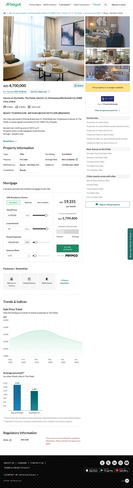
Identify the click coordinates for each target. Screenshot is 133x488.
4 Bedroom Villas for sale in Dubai (100, 135)
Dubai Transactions (81, 5)
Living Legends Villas (95, 189)
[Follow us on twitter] (108, 462)
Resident (13, 202)
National (28, 202)
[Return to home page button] (13, 5)
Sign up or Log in (119, 5)
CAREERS (22, 463)
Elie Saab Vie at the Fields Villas (99, 153)
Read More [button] (8, 141)
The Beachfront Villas (95, 162)
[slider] (46, 215)
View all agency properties (106, 110)
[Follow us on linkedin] (114, 462)
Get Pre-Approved (67, 248)
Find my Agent (35, 5)
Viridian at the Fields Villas (97, 158)
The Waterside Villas (95, 166)
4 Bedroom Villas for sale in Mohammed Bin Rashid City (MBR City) (108, 139)
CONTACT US (37, 463)
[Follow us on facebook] (102, 462)
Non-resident (43, 202)
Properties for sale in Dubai (98, 122)
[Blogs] (96, 4)
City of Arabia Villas (94, 197)
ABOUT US (9, 463)
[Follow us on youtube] (126, 462)
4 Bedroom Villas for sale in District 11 (102, 143)
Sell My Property (49, 5)
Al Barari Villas (92, 185)
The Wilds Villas (93, 193)
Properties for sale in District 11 (99, 130)
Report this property (110, 204)
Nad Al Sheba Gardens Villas (98, 181)
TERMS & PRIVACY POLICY (16, 468)
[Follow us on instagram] (120, 462)
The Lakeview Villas (95, 170)
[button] (130, 244)
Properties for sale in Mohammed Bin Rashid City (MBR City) (108, 126)
